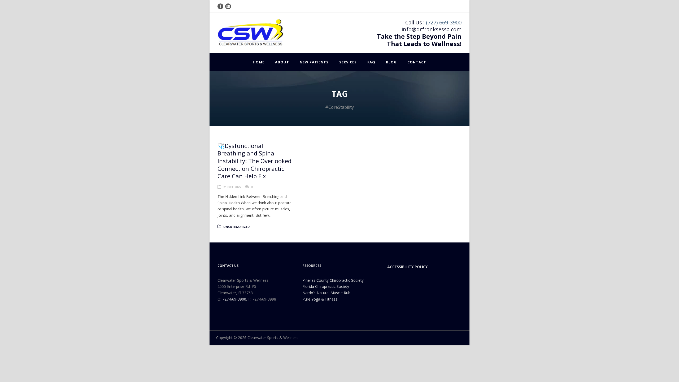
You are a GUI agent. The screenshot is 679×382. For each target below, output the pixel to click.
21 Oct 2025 (232, 187)
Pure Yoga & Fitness (319, 299)
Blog (391, 62)
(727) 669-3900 (444, 22)
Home (258, 62)
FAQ (371, 62)
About (282, 62)
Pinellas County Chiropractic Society (333, 280)
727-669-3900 (234, 299)
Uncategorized (236, 227)
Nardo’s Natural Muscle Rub (326, 292)
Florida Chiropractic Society (325, 286)
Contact (416, 62)
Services (348, 62)
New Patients (314, 62)
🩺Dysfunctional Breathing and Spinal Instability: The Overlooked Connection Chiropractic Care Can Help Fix (254, 161)
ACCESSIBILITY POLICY (407, 266)
